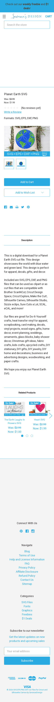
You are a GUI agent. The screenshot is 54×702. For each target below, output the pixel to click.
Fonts (27, 606)
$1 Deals (27, 618)
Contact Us (27, 579)
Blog (27, 551)
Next (51, 415)
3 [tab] (32, 436)
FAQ (27, 563)
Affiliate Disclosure (27, 571)
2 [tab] (27, 436)
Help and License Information (27, 559)
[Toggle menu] (4, 16)
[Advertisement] (27, 60)
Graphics (27, 610)
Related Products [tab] (27, 392)
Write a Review (13, 112)
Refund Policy (27, 575)
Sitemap (27, 583)
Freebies (27, 614)
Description (27, 240)
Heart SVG (39, 419)
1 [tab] (22, 436)
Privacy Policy (27, 567)
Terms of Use (27, 555)
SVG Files (27, 602)
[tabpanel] (14, 418)
